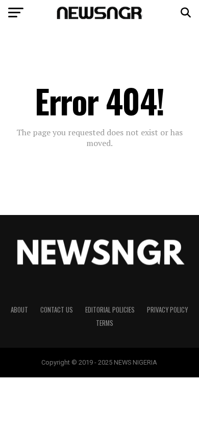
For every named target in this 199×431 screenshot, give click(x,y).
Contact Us (56, 310)
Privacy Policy (167, 310)
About (19, 310)
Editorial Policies (110, 310)
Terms (104, 323)
